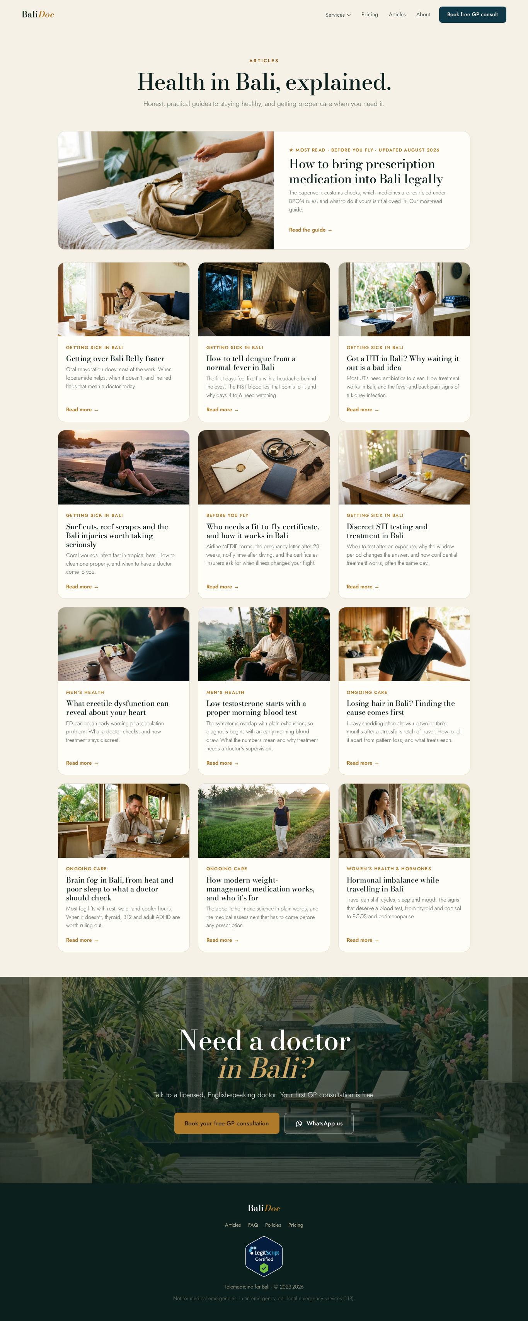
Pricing (369, 14)
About (423, 14)
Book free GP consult (472, 14)
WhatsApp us (325, 1123)
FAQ (253, 1225)
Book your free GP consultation (227, 1123)
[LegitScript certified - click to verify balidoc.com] (264, 1256)
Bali (38, 14)
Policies (273, 1225)
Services (335, 15)
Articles (397, 14)
